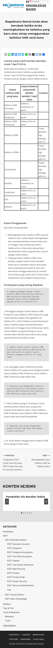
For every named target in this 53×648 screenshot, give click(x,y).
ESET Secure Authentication (20, 585)
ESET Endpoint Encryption (20, 552)
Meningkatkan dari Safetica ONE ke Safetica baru (40, 461)
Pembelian (8, 531)
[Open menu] (48, 6)
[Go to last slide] (7, 501)
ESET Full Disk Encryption (19, 556)
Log (9, 589)
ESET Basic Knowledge (16, 598)
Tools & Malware (11, 612)
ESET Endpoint (14, 548)
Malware (9, 616)
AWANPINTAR (38, 635)
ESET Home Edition (14, 594)
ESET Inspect (13, 560)
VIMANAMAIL (9, 625)
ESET (5, 535)
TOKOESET (26, 635)
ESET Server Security (17, 581)
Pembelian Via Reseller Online (25, 496)
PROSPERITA (14, 635)
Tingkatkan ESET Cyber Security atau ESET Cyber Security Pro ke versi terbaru (12, 462)
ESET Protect (13, 573)
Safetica (7, 604)
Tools (7, 620)
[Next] (46, 501)
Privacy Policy (38, 639)
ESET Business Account (18, 544)
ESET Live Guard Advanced (20, 564)
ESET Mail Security (16, 568)
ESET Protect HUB (16, 577)
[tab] (21, 513)
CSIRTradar (13, 639)
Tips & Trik (8, 608)
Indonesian (35, 1)
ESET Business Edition (16, 539)
